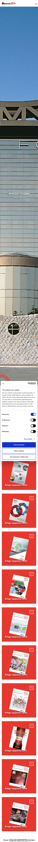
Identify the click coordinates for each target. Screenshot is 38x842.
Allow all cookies (19, 445)
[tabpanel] (19, 196)
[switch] (33, 420)
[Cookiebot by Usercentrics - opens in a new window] (28, 383)
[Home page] (8, 3)
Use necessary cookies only (19, 457)
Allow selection (19, 451)
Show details (28, 439)
